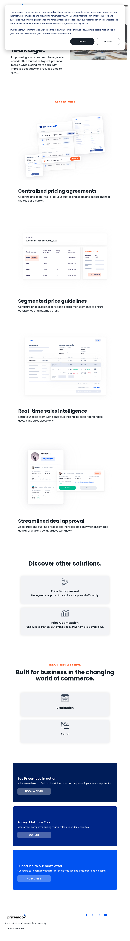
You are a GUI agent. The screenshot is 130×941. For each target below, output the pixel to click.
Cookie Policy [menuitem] (28, 923)
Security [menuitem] (41, 923)
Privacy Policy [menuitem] (12, 923)
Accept (82, 41)
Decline (108, 41)
